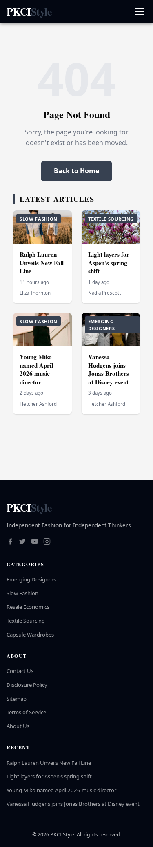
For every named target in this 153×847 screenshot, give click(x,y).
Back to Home (76, 170)
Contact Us (20, 671)
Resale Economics (28, 606)
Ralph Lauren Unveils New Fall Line (42, 262)
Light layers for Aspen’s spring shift (108, 262)
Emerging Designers (31, 579)
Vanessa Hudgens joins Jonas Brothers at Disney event (108, 369)
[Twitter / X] (22, 542)
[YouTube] (34, 542)
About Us (18, 726)
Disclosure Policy (27, 684)
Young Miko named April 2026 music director (36, 369)
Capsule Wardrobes (30, 634)
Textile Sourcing (26, 620)
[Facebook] (10, 542)
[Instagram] (47, 542)
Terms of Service (26, 712)
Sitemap (17, 698)
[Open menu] (139, 12)
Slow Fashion (22, 593)
